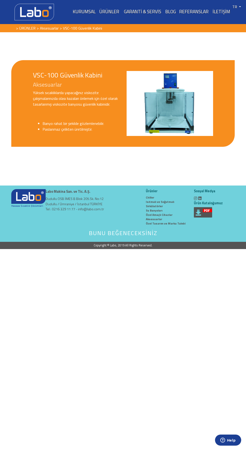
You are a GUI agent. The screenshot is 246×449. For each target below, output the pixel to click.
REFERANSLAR (194, 11)
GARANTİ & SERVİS (142, 11)
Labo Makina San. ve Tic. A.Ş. (68, 191)
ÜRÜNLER (109, 11)
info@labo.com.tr (91, 209)
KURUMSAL (84, 11)
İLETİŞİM (221, 11)
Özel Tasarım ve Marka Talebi (165, 223)
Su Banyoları (154, 210)
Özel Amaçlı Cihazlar (159, 214)
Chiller (150, 197)
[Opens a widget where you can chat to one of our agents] (228, 441)
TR (235, 7)
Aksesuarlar (154, 219)
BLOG (170, 11)
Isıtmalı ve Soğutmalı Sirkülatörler (160, 203)
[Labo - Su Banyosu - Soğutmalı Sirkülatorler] (34, 11)
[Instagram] (195, 198)
